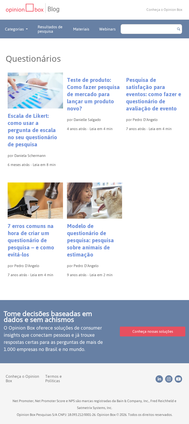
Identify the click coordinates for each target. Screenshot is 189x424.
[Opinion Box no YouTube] (179, 378)
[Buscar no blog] (178, 29)
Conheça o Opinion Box (164, 10)
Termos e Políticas (53, 378)
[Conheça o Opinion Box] (25, 9)
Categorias (14, 29)
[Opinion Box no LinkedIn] (160, 378)
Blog (53, 9)
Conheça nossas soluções (152, 331)
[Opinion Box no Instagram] (170, 378)
